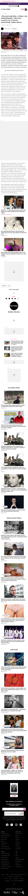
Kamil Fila (2, 471)
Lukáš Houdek (3, 214)
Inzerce (16, 853)
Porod (4, 532)
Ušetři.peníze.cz (16, 878)
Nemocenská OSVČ (4, 843)
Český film (14, 28)
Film (9, 285)
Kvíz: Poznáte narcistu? (5, 864)
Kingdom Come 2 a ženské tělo (6, 866)
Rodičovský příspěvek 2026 (5, 848)
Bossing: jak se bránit (4, 868)
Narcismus (17, 835)
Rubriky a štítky (18, 864)
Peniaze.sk (22, 878)
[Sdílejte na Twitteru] (9, 298)
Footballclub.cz (7, 880)
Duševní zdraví (17, 846)
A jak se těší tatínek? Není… (5, 853)
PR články (17, 862)
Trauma (4, 249)
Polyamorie (17, 844)
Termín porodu (3, 844)
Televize (4, 228)
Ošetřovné (2, 841)
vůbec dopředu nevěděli (7, 170)
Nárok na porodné (4, 837)
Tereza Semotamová (4, 712)
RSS (25, 874)
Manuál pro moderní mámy (20, 859)
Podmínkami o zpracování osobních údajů (18, 818)
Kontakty (16, 857)
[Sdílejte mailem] (15, 298)
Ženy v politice (17, 848)
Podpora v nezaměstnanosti (5, 835)
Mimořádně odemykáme (7, 206)
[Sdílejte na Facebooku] (6, 298)
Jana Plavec (3, 539)
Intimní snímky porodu (5, 857)
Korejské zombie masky (5, 862)
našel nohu (12, 86)
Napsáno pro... (5, 747)
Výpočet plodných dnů (5, 833)
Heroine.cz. (14, 192)
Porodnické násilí (6, 574)
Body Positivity (6, 615)
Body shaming (17, 843)
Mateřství (17, 837)
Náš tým (16, 855)
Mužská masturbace (4, 859)
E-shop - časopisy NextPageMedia (17, 880)
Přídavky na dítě (3, 839)
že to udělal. (16, 102)
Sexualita (17, 841)
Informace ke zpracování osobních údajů (17, 874)
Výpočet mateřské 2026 (5, 846)
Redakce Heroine (4, 235)
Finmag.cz (6, 878)
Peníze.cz (10, 878)
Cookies (3, 874)
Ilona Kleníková (3, 256)
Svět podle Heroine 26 (13, 3)
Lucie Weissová (3, 753)
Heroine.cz (3, 81)
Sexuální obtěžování (18, 833)
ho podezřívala (22, 74)
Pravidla (7, 874)
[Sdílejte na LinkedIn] (12, 298)
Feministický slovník (18, 866)
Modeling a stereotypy (7, 636)
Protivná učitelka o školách (5, 855)
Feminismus (17, 839)
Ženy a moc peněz (13, 6)
